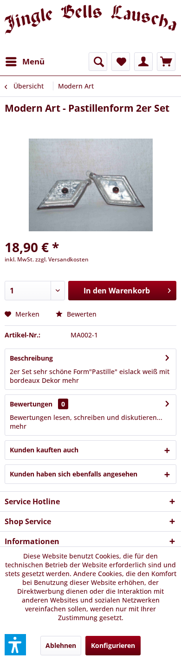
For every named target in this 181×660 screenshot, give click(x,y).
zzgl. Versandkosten (62, 259)
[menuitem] (24, 61)
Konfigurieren (113, 645)
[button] (15, 644)
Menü (33, 61)
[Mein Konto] (143, 61)
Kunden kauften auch (44, 449)
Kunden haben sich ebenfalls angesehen (73, 474)
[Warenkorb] (166, 61)
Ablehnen (60, 645)
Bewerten (81, 314)
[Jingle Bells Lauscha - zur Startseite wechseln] (90, 26)
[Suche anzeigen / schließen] (98, 61)
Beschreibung (31, 358)
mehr (69, 380)
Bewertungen (31, 404)
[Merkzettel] (120, 61)
